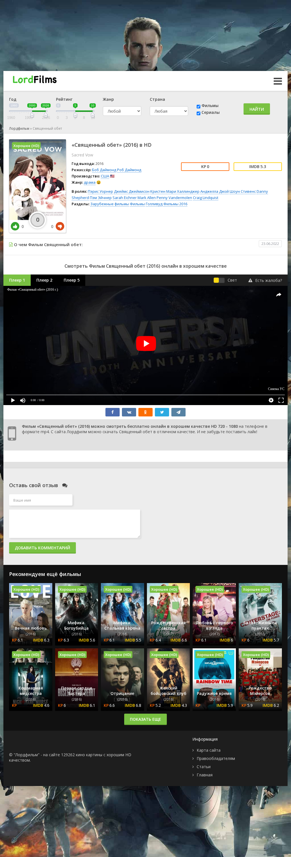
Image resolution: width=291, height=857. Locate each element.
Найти (257, 109)
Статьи (204, 766)
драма (89, 182)
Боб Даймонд (104, 169)
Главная (205, 775)
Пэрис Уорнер (100, 191)
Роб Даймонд (129, 169)
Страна (157, 99)
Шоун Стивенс (243, 191)
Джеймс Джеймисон (131, 191)
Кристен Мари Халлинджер (174, 191)
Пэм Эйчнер (101, 197)
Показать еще (145, 719)
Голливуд (154, 203)
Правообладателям (216, 758)
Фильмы (210, 105)
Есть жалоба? (268, 280)
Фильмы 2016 (175, 203)
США (105, 176)
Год (12, 99)
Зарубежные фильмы (109, 203)
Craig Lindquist (205, 197)
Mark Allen (147, 197)
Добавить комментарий (42, 547)
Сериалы (210, 112)
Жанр (108, 99)
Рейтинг (64, 99)
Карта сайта (209, 750)
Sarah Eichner (125, 197)
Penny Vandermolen (174, 197)
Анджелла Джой (214, 191)
